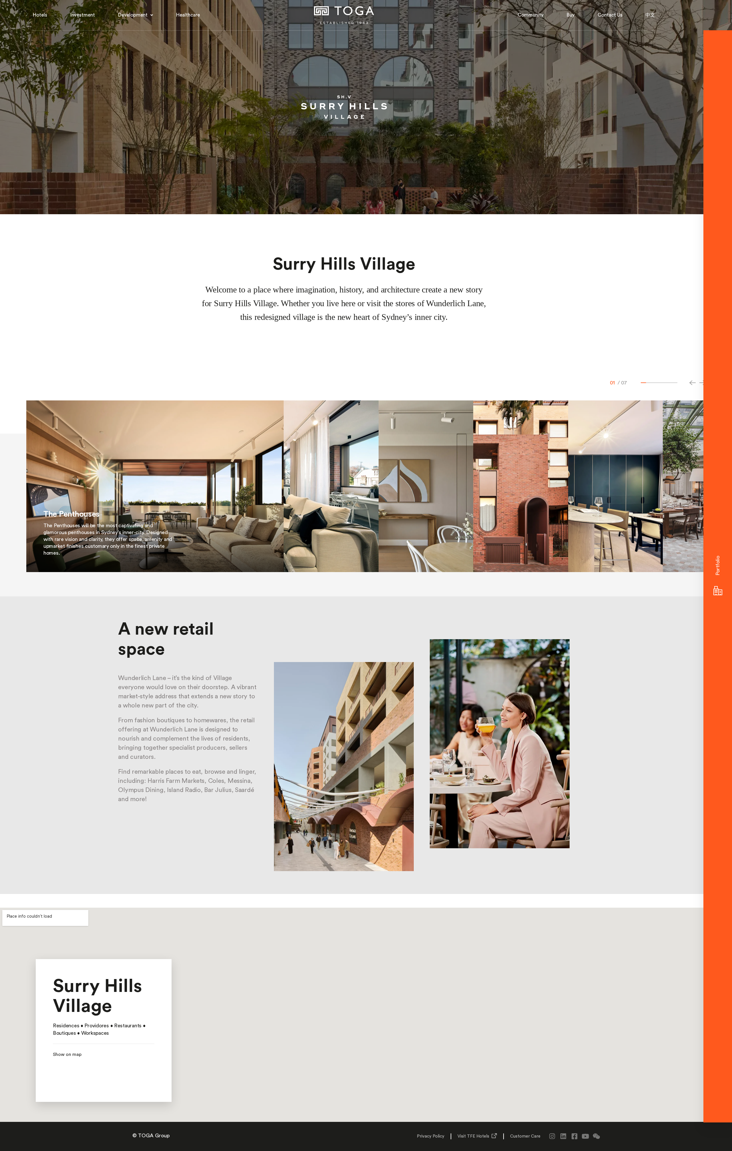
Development (133, 15)
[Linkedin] (563, 1136)
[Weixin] (596, 1136)
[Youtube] (585, 1136)
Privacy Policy (430, 1136)
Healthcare (188, 15)
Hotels (40, 15)
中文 (650, 15)
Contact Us (610, 15)
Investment (82, 15)
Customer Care (525, 1136)
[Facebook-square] (574, 1136)
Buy (570, 15)
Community (531, 15)
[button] (135, 15)
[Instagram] (552, 1136)
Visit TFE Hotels (473, 1136)
